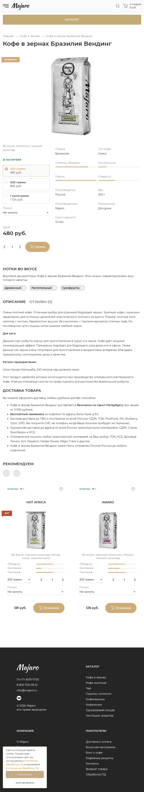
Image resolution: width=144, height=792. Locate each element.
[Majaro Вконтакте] (19, 698)
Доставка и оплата (98, 741)
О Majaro (23, 741)
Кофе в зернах (96, 677)
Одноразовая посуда (100, 710)
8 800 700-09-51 (27, 685)
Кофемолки (94, 704)
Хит (6, 513)
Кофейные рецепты (99, 758)
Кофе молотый (96, 683)
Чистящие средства (99, 715)
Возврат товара (96, 769)
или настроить (25, 782)
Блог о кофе (94, 752)
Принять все (25, 774)
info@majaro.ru (27, 690)
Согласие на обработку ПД (22, 768)
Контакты (92, 763)
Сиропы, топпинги (98, 693)
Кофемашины (95, 699)
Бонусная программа (100, 747)
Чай (88, 688)
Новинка (10, 59)
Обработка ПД (96, 774)
